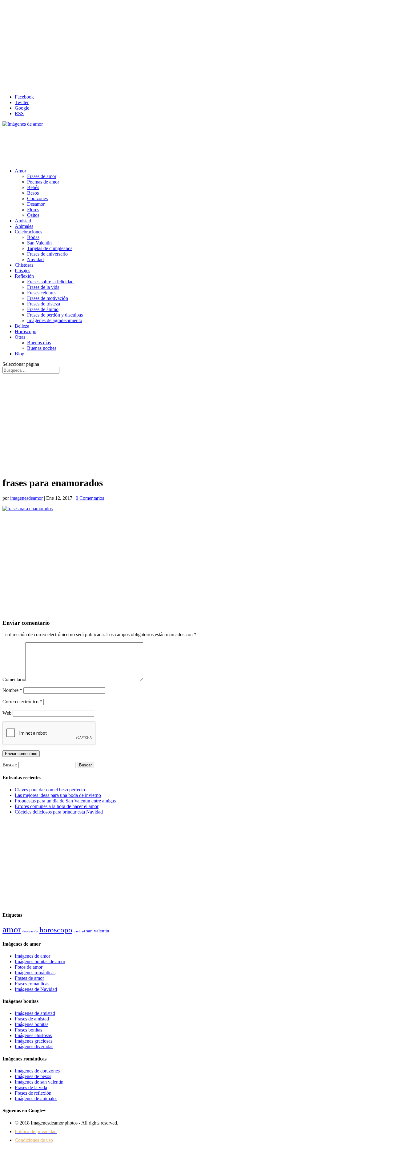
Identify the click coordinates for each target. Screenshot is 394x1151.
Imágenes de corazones (37, 1070)
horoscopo (55, 930)
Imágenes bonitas (31, 1024)
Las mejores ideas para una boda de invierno (58, 795)
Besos (33, 193)
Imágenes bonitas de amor (40, 961)
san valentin (97, 930)
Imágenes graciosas (33, 1041)
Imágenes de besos (33, 1076)
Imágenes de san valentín (39, 1081)
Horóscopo (25, 331)
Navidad (35, 259)
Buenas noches (41, 348)
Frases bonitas (28, 1029)
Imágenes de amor (32, 956)
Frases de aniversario (47, 253)
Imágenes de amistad (35, 1013)
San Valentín (39, 242)
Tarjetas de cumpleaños (49, 248)
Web (6, 713)
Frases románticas (32, 983)
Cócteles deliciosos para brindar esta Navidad (59, 811)
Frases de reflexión (33, 1093)
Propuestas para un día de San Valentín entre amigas (65, 800)
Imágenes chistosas (33, 1035)
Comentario (13, 679)
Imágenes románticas (35, 972)
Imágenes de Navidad (36, 989)
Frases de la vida (43, 287)
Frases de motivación (47, 298)
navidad (79, 931)
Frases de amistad (32, 1018)
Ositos (33, 215)
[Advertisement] (197, 46)
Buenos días (39, 342)
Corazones (37, 198)
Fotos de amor (28, 967)
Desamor (36, 204)
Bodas (33, 237)
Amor (20, 170)
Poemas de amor (43, 181)
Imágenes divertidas (34, 1046)
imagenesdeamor (26, 498)
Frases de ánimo (42, 309)
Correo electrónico (22, 701)
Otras (20, 337)
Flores (33, 209)
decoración (30, 931)
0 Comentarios (90, 498)
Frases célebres (41, 292)
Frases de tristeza (43, 303)
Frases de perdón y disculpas (55, 314)
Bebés (33, 187)
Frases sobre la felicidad (50, 281)
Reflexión (24, 276)
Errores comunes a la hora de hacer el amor (56, 806)
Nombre (12, 690)
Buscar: (9, 764)
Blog (19, 353)
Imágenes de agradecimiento (54, 320)
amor (11, 929)
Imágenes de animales (36, 1098)
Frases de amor (41, 176)
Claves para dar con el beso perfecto (50, 789)
